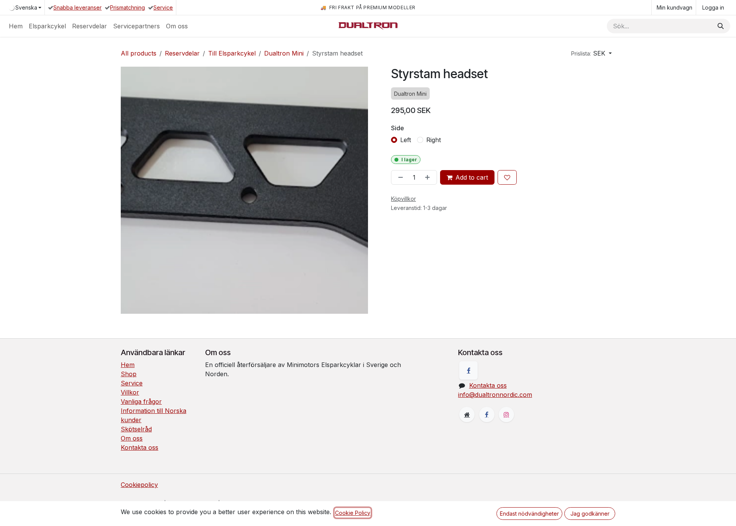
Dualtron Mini (284, 53)
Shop (128, 374)
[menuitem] (16, 26)
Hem (128, 365)
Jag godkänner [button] (590, 513)
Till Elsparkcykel (232, 53)
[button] (591, 53)
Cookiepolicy (139, 484)
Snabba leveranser (77, 7)
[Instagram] (506, 414)
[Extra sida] (467, 414)
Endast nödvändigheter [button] (529, 513)
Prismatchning (127, 7)
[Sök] (720, 26)
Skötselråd (136, 429)
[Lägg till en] (429, 177)
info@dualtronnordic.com (495, 394)
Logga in (713, 7)
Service (163, 7)
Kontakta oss (139, 447)
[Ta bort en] (399, 177)
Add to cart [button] (471, 177)
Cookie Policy (352, 513)
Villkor (130, 392)
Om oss (132, 438)
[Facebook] (468, 370)
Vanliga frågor (141, 401)
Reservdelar (182, 53)
